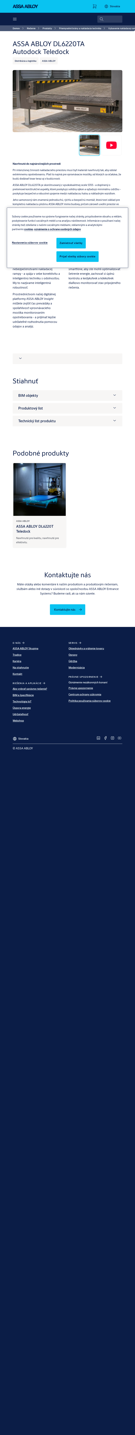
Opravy (73, 654)
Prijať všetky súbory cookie (77, 256)
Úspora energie (22, 708)
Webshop (18, 720)
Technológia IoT (22, 701)
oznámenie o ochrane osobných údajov (57, 229)
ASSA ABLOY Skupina (25, 648)
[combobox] (109, 19)
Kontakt (17, 674)
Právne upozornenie (81, 688)
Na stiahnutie (21, 667)
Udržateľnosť (20, 714)
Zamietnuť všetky (71, 243)
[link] (19, 28)
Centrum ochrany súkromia (85, 694)
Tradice (17, 654)
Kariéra (17, 661)
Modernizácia (77, 667)
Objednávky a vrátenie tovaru (86, 648)
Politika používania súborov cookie (90, 700)
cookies (28, 229)
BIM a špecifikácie (23, 695)
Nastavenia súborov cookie (30, 242)
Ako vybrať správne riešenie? (30, 688)
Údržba (73, 661)
